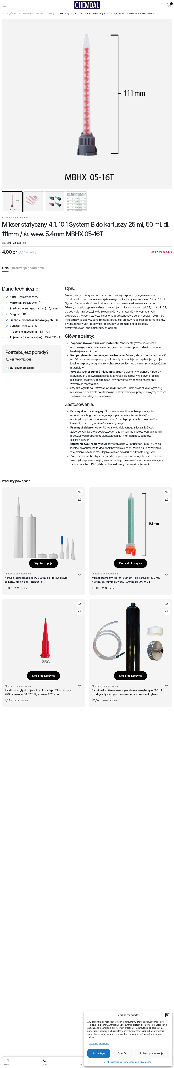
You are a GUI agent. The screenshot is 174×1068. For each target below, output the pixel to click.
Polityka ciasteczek (112, 1062)
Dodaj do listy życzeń (79, 574)
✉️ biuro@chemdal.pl (19, 367)
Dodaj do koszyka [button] (130, 563)
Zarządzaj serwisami (99, 1043)
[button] (167, 1015)
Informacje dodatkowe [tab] (28, 268)
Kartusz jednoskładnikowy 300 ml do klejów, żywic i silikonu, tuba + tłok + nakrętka (36, 579)
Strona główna (9, 13)
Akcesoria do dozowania (31, 13)
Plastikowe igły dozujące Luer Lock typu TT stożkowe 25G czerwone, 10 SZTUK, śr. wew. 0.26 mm (38, 692)
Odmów (122, 1053)
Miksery (50, 13)
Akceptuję (99, 1053)
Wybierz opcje (43, 563)
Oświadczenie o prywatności (138, 1062)
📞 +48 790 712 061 (18, 359)
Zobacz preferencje (151, 1053)
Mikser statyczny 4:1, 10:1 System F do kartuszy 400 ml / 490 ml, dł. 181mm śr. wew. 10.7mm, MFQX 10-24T (126, 579)
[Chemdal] (87, 5)
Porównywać (79, 499)
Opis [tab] (5, 268)
